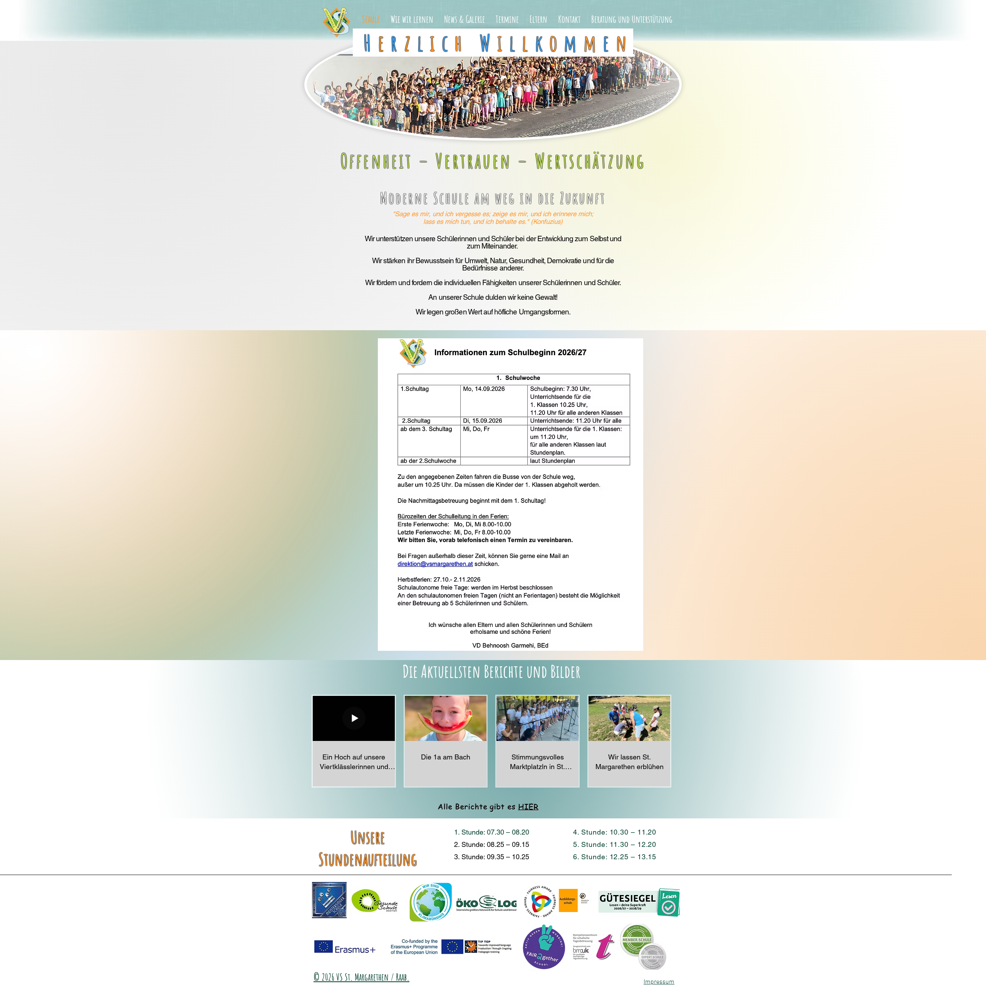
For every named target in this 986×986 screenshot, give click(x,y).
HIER (528, 807)
